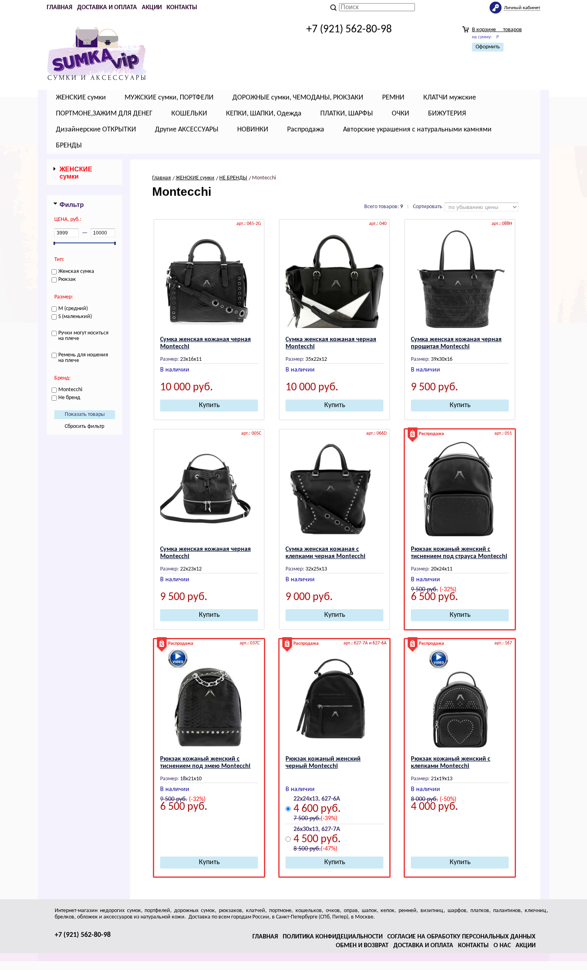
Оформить (488, 47)
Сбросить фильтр (84, 426)
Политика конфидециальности (333, 937)
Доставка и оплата (107, 7)
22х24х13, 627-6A (317, 799)
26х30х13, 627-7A (317, 829)
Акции (152, 7)
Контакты (182, 7)
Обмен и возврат (362, 945)
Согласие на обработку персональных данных (461, 937)
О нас (502, 945)
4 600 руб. (317, 810)
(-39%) (329, 818)
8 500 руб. (307, 849)
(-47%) (329, 849)
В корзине (497, 30)
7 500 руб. (307, 818)
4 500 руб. (317, 840)
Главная (59, 7)
